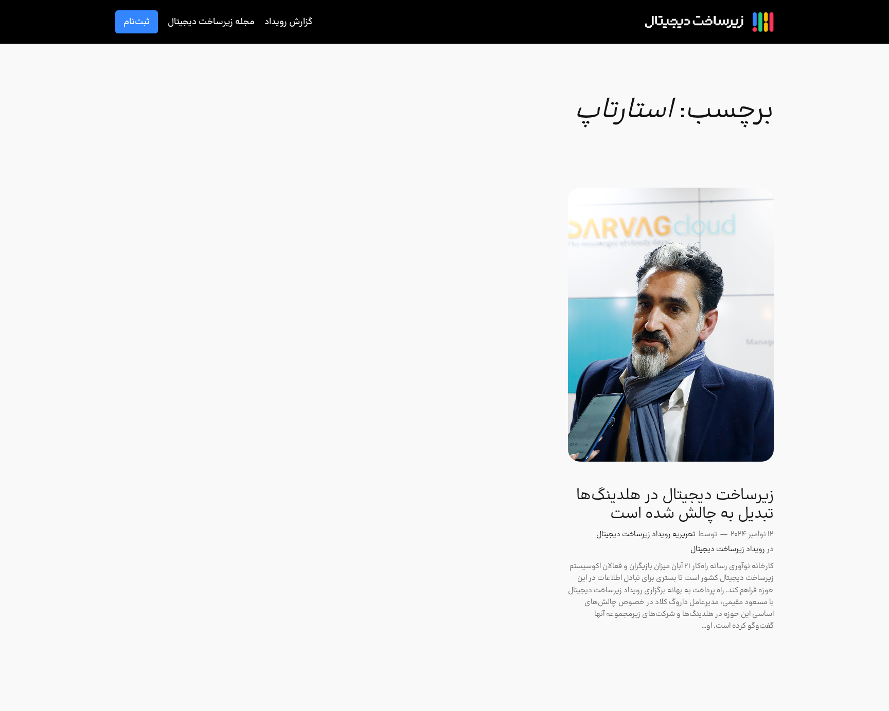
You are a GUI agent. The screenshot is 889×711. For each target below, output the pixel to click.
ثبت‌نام (136, 21)
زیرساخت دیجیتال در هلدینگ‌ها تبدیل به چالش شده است (675, 504)
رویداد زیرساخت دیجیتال (727, 549)
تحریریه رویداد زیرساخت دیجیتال (646, 534)
